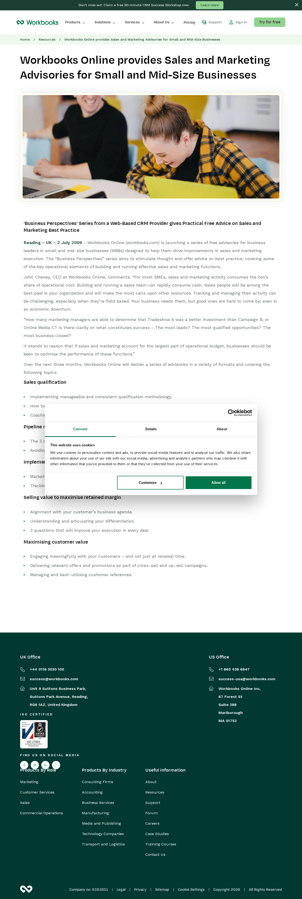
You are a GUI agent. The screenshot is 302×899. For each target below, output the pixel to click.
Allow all (218, 483)
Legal (121, 889)
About (150, 782)
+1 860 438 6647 (234, 669)
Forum (151, 813)
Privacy (140, 889)
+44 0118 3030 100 (47, 669)
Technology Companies (103, 834)
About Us (161, 22)
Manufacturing (95, 813)
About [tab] (222, 429)
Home (25, 39)
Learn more (210, 5)
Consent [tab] (80, 429)
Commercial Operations (41, 813)
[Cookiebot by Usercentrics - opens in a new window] (231, 412)
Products (72, 22)
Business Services (98, 803)
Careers (152, 823)
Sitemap (162, 889)
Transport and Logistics (103, 844)
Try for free (270, 22)
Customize (147, 483)
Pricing (189, 22)
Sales (25, 803)
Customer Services (37, 792)
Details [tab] (151, 429)
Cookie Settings (191, 889)
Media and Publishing (101, 823)
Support (152, 803)
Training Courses (160, 844)
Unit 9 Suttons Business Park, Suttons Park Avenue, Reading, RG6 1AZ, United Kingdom (59, 696)
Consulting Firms (97, 782)
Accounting (92, 792)
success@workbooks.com (54, 679)
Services (132, 22)
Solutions (103, 22)
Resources (47, 39)
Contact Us (155, 855)
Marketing (29, 782)
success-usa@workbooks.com (246, 679)
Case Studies (157, 834)
